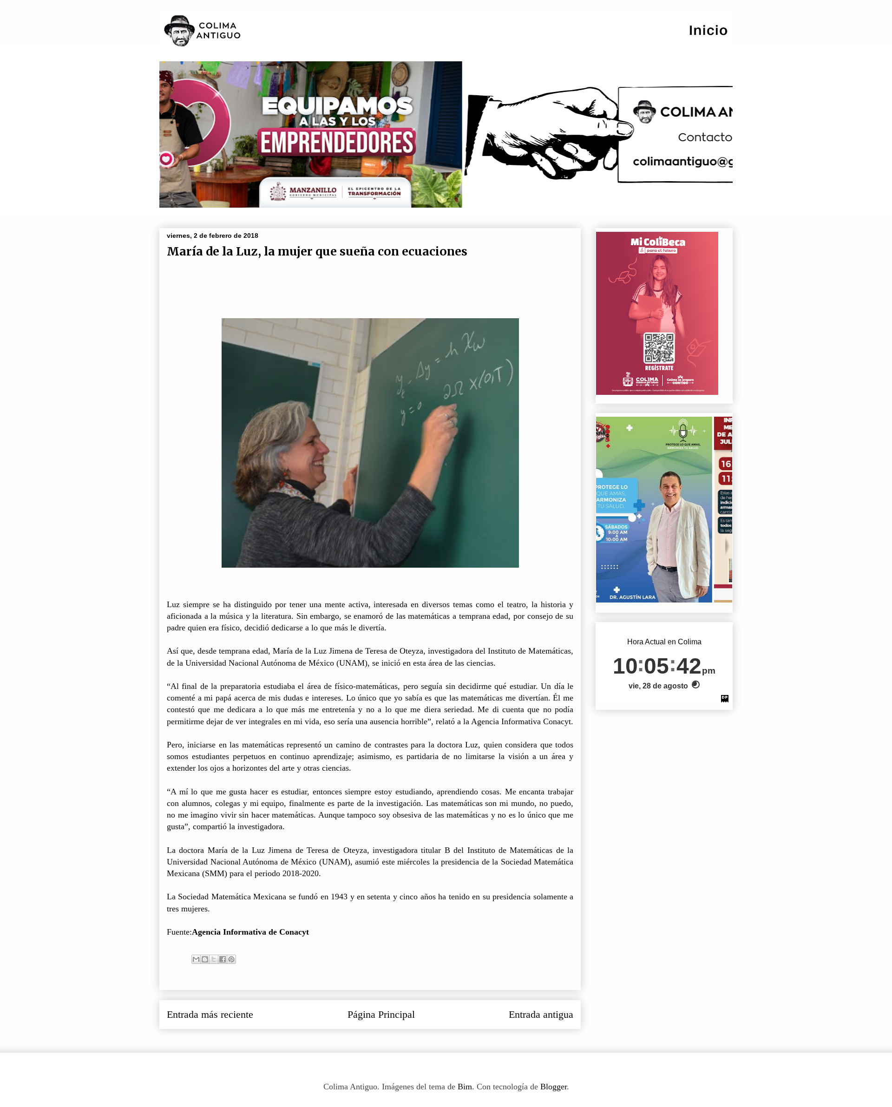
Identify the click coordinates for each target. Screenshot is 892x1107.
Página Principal (381, 1014)
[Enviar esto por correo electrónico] (196, 959)
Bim (465, 1086)
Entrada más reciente (210, 1014)
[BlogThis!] (205, 959)
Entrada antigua (541, 1014)
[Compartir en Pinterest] (231, 959)
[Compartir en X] (213, 959)
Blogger (553, 1086)
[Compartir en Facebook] (222, 959)
